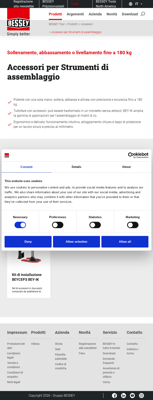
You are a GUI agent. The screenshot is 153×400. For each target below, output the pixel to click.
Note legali (13, 382)
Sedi (57, 349)
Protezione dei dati (16, 346)
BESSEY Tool (56, 24)
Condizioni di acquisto (15, 374)
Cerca (106, 382)
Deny (28, 241)
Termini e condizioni (13, 365)
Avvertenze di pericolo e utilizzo (111, 372)
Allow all (125, 241)
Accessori (87, 24)
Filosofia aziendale (61, 356)
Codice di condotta (60, 366)
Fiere (82, 353)
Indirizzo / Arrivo (133, 351)
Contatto (132, 343)
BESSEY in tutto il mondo (111, 346)
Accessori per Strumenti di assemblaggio (76, 32)
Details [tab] (76, 166)
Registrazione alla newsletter (88, 346)
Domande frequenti (109, 361)
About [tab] (126, 166)
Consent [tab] (26, 166)
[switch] (57, 225)
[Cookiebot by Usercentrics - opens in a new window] (131, 155)
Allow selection (76, 241)
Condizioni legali (13, 355)
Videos (35, 343)
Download (109, 353)
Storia (58, 343)
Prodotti (73, 24)
